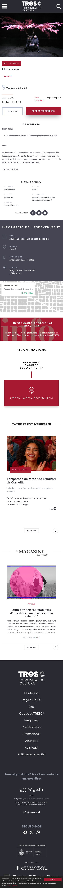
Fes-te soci (31, 693)
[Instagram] (38, 832)
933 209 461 (31, 789)
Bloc (31, 706)
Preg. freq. (31, 720)
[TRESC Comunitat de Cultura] (31, 6)
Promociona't (31, 734)
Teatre (7, 76)
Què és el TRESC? (31, 713)
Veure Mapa (27, 293)
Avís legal (31, 747)
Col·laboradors (31, 727)
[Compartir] (45, 213)
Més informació (12, 885)
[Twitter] (39, 213)
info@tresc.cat (31, 812)
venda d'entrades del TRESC (46, 335)
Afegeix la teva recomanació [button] (31, 398)
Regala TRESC (31, 700)
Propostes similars (43, 111)
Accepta (52, 879)
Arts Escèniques (11, 63)
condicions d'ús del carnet (17, 335)
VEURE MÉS (31, 531)
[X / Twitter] (31, 832)
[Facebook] (33, 213)
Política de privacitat (31, 754)
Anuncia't (31, 741)
